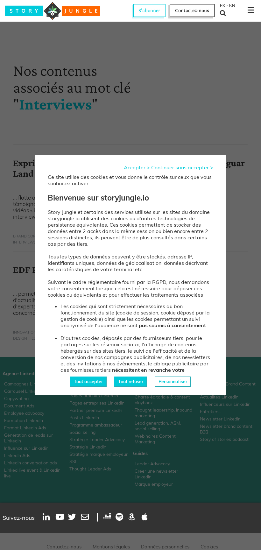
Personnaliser (173, 381)
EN (232, 5)
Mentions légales (111, 547)
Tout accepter (88, 381)
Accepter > (137, 167)
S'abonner (149, 10)
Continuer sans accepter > (182, 167)
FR (222, 5)
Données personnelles (165, 547)
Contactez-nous (192, 10)
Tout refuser (130, 381)
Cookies (209, 547)
